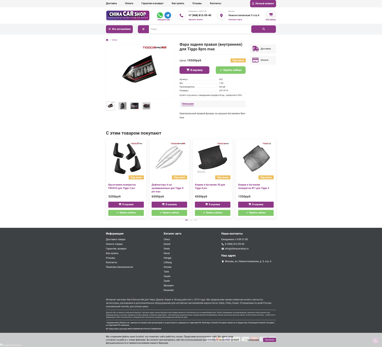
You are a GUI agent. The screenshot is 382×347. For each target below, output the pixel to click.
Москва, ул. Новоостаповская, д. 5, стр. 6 (248, 261)
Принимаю (269, 340)
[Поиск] (263, 29)
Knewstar (169, 290)
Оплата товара (114, 244)
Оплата (129, 3)
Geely (167, 248)
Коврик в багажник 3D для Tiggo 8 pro (210, 186)
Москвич (169, 285)
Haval (167, 253)
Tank (166, 271)
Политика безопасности (119, 267)
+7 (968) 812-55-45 (199, 15)
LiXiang (168, 262)
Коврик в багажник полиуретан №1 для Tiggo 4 (253, 186)
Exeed (167, 244)
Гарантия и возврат (152, 3)
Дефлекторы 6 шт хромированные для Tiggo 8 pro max (167, 188)
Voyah (167, 276)
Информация (115, 233)
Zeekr (167, 280)
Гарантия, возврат (116, 248)
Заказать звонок (195, 20)
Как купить (178, 3)
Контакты (215, 3)
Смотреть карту (235, 20)
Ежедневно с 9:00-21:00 (234, 239)
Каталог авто (172, 233)
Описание (188, 103)
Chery (114, 40)
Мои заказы (271, 20)
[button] (106, 178)
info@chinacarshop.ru (237, 248)
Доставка (111, 3)
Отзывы (197, 3)
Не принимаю (253, 340)
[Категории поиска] (143, 29)
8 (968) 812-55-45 (234, 244)
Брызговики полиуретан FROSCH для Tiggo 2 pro (122, 186)
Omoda (167, 267)
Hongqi (167, 257)
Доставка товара (115, 239)
